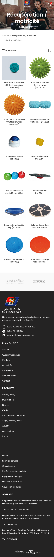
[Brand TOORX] (39, 281)
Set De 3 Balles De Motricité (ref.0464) (14, 191)
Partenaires (7, 370)
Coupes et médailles (11, 486)
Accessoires (8, 431)
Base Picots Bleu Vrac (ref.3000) (14, 260)
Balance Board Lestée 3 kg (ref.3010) (14, 226)
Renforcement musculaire (14, 471)
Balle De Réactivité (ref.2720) (39, 157)
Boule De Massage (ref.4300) (14, 157)
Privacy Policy (8, 394)
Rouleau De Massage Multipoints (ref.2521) (40, 120)
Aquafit (5, 425)
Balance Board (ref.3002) (39, 191)
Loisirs (5, 455)
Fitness (5, 405)
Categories (25, 27)
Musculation (8, 399)
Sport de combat (10, 460)
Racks (5, 436)
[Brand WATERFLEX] (14, 281)
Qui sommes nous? (11, 354)
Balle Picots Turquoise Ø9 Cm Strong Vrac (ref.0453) (14, 85)
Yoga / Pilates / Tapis (12, 420)
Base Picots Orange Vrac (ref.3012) (40, 260)
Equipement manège (12, 476)
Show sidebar (11, 50)
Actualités (7, 365)
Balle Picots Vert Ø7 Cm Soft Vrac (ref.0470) (40, 85)
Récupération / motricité (13, 415)
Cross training (8, 466)
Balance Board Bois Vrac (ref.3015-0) (40, 226)
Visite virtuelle (9, 375)
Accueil (5, 35)
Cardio (5, 410)
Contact (6, 380)
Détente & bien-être (12, 481)
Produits (6, 360)
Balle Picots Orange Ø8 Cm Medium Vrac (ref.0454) (14, 122)
